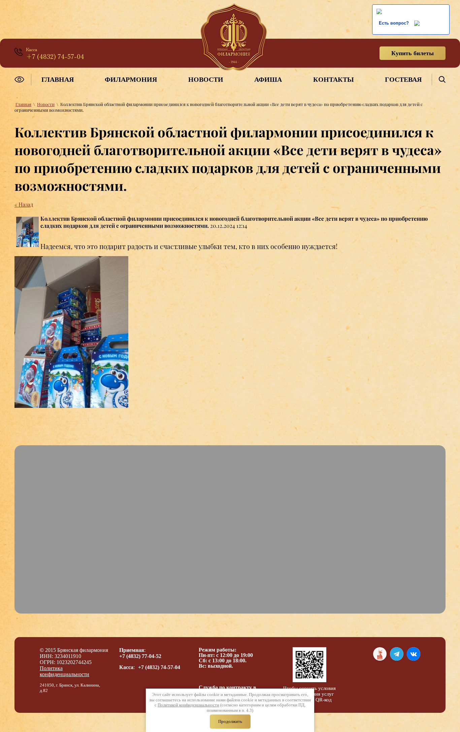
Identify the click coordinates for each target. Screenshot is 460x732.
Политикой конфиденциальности (188, 704)
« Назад (23, 204)
